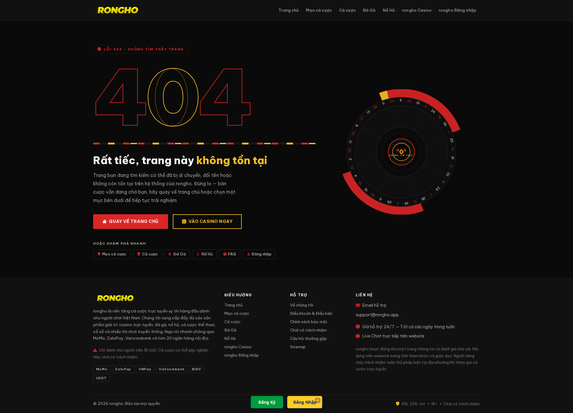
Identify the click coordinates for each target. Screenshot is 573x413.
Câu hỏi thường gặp (308, 338)
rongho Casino (417, 10)
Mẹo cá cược (319, 10)
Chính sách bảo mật (308, 321)
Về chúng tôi (301, 305)
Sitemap (298, 346)
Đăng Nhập (304, 402)
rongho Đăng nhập (457, 10)
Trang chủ (288, 10)
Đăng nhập (261, 254)
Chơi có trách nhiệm (308, 330)
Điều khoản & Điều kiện (311, 313)
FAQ (232, 254)
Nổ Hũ (389, 10)
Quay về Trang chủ (134, 221)
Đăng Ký (266, 402)
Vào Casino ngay (210, 221)
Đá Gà (369, 10)
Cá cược (347, 10)
